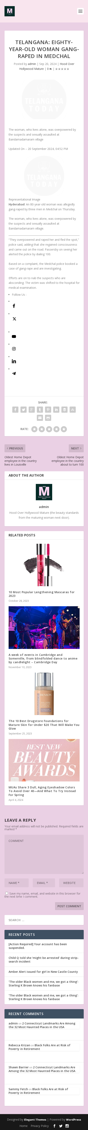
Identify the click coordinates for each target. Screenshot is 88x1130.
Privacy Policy (40, 1126)
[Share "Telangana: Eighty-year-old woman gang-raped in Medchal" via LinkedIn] (56, 410)
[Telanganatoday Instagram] (14, 350)
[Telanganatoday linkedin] (14, 362)
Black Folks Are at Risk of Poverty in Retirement (39, 1047)
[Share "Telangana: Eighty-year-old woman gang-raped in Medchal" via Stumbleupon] (73, 410)
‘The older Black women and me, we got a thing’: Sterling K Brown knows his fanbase (43, 983)
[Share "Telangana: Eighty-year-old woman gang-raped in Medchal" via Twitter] (23, 410)
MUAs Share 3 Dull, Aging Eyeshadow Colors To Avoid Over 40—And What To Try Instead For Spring (42, 791)
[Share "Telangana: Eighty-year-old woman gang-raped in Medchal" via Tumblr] (40, 410)
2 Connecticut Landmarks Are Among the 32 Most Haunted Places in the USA (42, 1025)
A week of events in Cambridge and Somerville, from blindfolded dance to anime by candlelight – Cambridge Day (43, 658)
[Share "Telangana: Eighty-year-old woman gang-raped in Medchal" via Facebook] (15, 410)
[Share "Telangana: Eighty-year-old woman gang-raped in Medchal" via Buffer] (64, 410)
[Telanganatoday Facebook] (14, 307)
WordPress (73, 1119)
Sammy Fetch (18, 1089)
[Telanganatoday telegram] (14, 374)
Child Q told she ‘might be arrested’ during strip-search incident (44, 959)
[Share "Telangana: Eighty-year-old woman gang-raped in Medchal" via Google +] (32, 410)
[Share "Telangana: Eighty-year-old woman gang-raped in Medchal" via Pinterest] (48, 410)
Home (23, 1126)
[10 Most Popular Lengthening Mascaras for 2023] (44, 565)
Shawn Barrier (19, 1067)
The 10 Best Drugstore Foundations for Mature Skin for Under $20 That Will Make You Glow (44, 724)
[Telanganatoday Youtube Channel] (14, 337)
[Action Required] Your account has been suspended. (38, 946)
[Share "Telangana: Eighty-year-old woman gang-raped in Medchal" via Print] (48, 418)
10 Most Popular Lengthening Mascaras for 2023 (42, 594)
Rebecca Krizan (19, 1045)
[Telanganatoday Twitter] (14, 320)
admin (32, 64)
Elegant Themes (35, 1119)
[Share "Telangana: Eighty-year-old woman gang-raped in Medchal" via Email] (40, 418)
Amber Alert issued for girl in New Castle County (43, 972)
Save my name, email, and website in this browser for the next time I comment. (42, 895)
